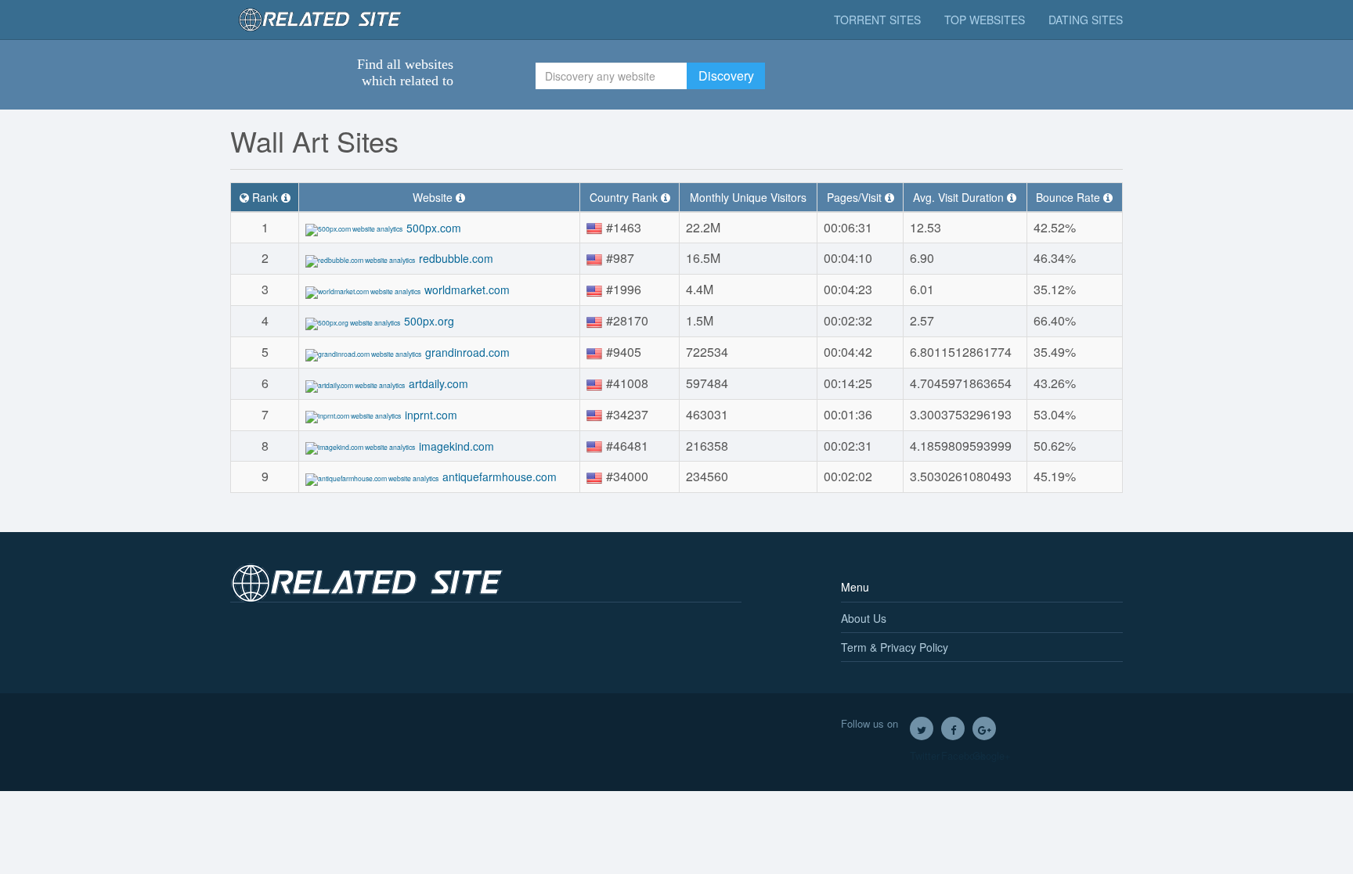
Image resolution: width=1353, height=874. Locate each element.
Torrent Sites (877, 19)
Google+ (984, 728)
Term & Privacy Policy (894, 647)
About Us (863, 618)
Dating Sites (1085, 19)
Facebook (953, 728)
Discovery (726, 76)
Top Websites (984, 19)
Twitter (921, 728)
